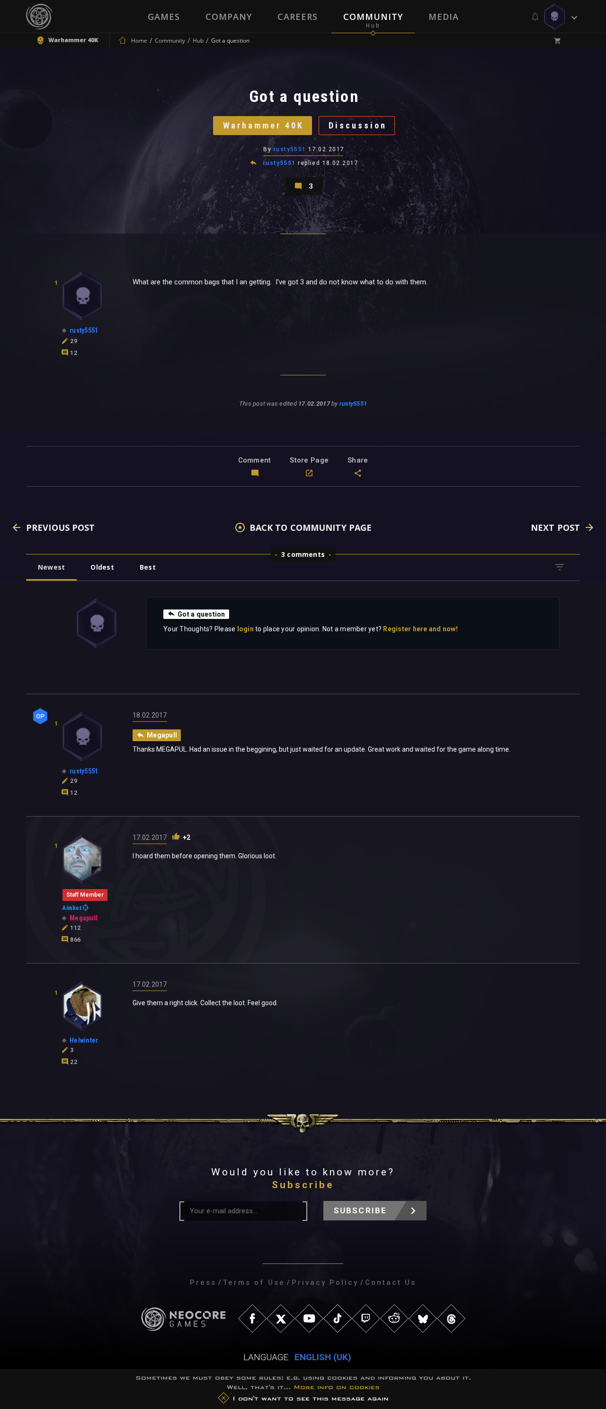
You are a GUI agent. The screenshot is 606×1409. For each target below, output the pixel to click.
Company (228, 16)
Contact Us (390, 1282)
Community (373, 16)
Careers (297, 16)
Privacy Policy (325, 1282)
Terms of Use (254, 1282)
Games (164, 16)
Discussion (358, 125)
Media (443, 16)
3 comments (303, 554)
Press (203, 1282)
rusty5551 (290, 149)
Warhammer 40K (263, 125)
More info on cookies (337, 1387)
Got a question (201, 614)
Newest (51, 567)
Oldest (102, 567)
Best (148, 567)
